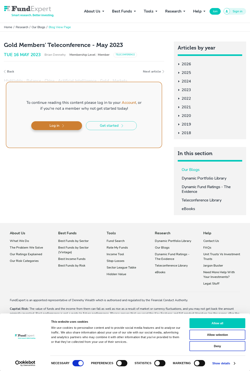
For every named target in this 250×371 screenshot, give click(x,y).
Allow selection (217, 334)
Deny (217, 346)
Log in (54, 125)
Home (8, 27)
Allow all (217, 323)
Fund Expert (29, 11)
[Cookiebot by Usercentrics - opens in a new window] (25, 363)
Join (215, 11)
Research (22, 27)
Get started (109, 125)
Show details (221, 363)
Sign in (237, 11)
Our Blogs (38, 27)
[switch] (121, 363)
